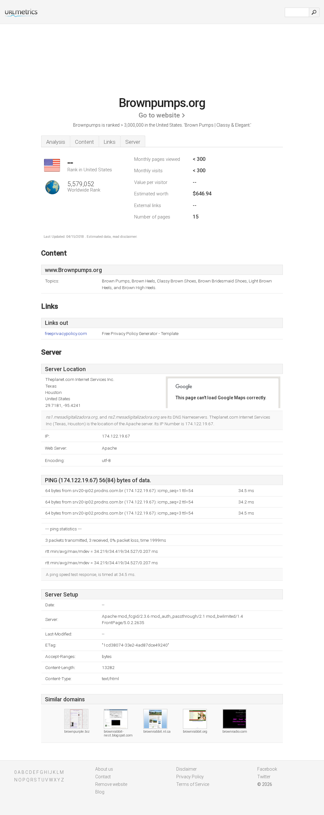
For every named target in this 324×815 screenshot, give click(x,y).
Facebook (267, 769)
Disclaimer (186, 769)
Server (132, 142)
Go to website (159, 115)
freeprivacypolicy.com (66, 333)
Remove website (111, 784)
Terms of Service (192, 784)
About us (104, 769)
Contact (103, 776)
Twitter (264, 776)
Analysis (55, 142)
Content (84, 142)
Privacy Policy (190, 776)
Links (109, 142)
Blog (99, 791)
